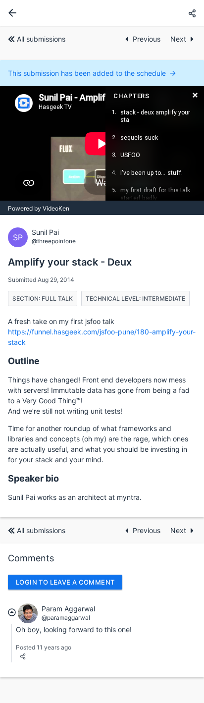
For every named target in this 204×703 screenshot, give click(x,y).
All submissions (41, 39)
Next (178, 39)
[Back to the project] (10, 13)
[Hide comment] (12, 611)
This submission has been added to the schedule (87, 73)
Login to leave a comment (65, 582)
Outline (24, 361)
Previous (147, 39)
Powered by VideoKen (38, 208)
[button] (192, 13)
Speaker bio (33, 478)
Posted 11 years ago (43, 647)
